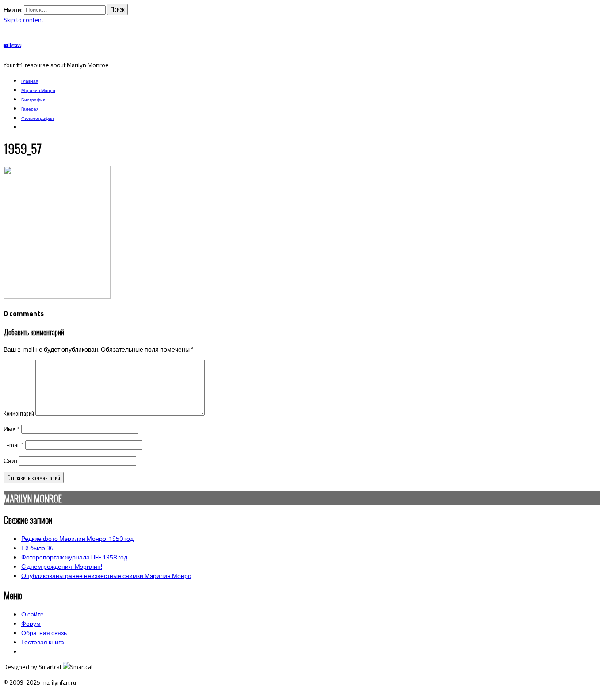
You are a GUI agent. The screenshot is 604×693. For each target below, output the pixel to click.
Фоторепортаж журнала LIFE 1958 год (74, 557)
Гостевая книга (42, 642)
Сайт (11, 460)
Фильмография (37, 118)
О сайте (32, 614)
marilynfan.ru (12, 45)
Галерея (29, 109)
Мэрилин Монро (38, 90)
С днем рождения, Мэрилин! (61, 566)
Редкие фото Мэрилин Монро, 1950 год (77, 538)
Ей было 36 (37, 547)
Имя (12, 428)
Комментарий (19, 412)
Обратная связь (44, 632)
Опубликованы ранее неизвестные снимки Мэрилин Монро (106, 575)
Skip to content (23, 19)
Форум (31, 623)
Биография (33, 99)
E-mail (14, 444)
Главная (29, 81)
